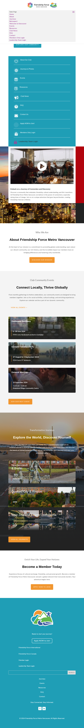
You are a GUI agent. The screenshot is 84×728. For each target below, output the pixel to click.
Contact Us (24, 114)
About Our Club (25, 60)
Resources (13, 28)
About (11, 16)
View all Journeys (19, 539)
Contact (12, 35)
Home (11, 14)
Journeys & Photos (27, 69)
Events (11, 26)
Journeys (12, 19)
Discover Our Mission (42, 260)
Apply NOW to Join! (27, 123)
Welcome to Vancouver (17, 23)
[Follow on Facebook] (40, 708)
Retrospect (13, 21)
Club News (13, 31)
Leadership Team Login (17, 40)
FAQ (11, 33)
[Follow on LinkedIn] (44, 708)
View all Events (18, 307)
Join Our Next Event (20, 401)
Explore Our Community (27, 45)
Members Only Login (17, 38)
